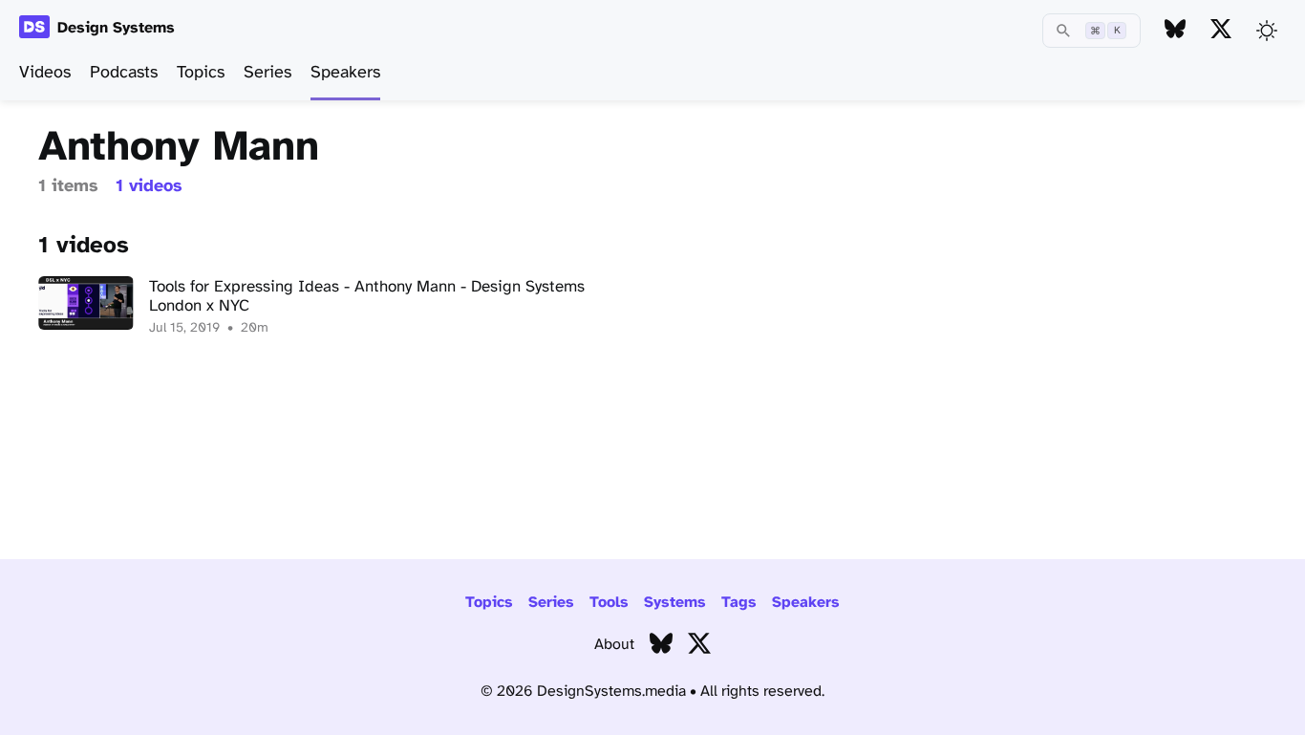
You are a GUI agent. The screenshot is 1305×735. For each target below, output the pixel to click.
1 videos (149, 187)
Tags (739, 602)
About (614, 645)
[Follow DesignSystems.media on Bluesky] (1175, 30)
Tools (609, 602)
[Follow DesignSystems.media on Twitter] (1221, 30)
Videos (45, 73)
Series (267, 73)
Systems (675, 602)
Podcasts (124, 73)
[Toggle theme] (1267, 30)
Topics (201, 73)
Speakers (345, 73)
